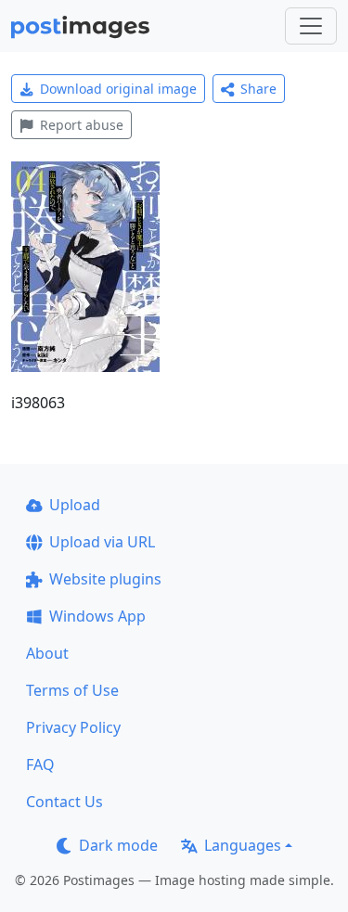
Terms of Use (72, 690)
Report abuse (81, 125)
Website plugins (105, 579)
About (47, 653)
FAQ (40, 764)
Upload (74, 505)
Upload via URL (102, 542)
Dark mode (118, 845)
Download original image (118, 88)
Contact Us (64, 801)
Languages (242, 845)
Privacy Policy (73, 727)
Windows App (97, 616)
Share (258, 88)
